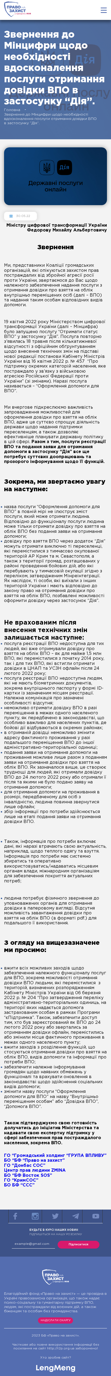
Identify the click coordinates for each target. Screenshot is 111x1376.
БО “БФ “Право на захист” (34, 1160)
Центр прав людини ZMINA (35, 1170)
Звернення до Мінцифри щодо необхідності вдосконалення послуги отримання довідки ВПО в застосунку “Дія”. (50, 119)
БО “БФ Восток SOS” (28, 1176)
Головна (12, 110)
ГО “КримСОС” (21, 1180)
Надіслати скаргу (56, 1320)
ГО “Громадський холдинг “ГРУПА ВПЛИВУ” (55, 1156)
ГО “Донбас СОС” (24, 1166)
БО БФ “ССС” (19, 1185)
